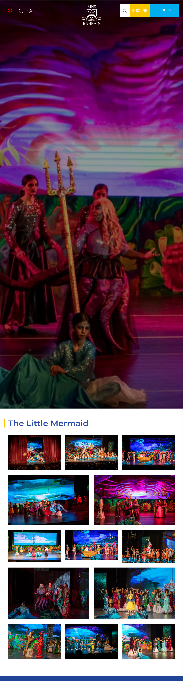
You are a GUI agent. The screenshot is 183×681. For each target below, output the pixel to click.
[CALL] (21, 10)
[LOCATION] (10, 11)
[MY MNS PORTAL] (31, 10)
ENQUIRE (139, 10)
